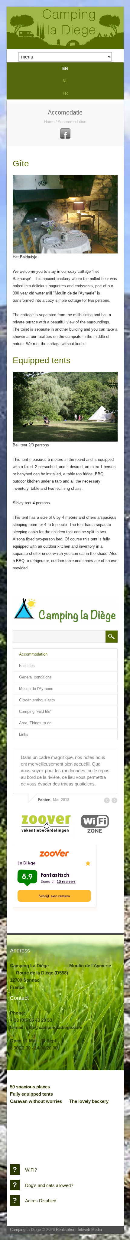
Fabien (44, 800)
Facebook (65, 133)
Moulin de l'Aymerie (36, 688)
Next (114, 800)
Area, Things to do (35, 723)
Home (49, 121)
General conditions (35, 677)
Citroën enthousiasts (37, 700)
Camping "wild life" (35, 711)
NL (65, 81)
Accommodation (72, 121)
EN (65, 68)
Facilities (27, 665)
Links (23, 734)
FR (65, 93)
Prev (107, 800)
